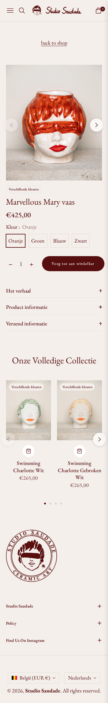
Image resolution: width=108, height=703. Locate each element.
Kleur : (21, 226)
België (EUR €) (35, 677)
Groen (38, 240)
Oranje (15, 240)
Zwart (80, 240)
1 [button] (45, 503)
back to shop (54, 42)
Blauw (59, 240)
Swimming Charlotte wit (28, 466)
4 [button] (61, 503)
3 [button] (56, 503)
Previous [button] (11, 125)
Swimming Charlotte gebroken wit (79, 470)
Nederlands (79, 677)
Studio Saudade (42, 690)
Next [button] (96, 125)
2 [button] (50, 503)
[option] (54, 122)
